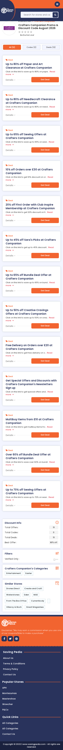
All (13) (12, 47)
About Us (8, 658)
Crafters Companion (44, 21)
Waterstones (12, 594)
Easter (28, 573)
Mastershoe (9, 698)
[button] (57, 4)
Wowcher (7, 704)
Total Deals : (30, 537)
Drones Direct (13, 588)
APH (4, 687)
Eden (26, 594)
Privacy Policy (10, 669)
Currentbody (37, 600)
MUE (35, 594)
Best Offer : (31, 542)
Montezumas (9, 693)
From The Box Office (16, 600)
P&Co (5, 709)
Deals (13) (51, 47)
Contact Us (8, 734)
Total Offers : (30, 527)
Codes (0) (31, 47)
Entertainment (24, 21)
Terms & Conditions (14, 663)
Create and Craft (33, 588)
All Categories (10, 723)
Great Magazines (35, 607)
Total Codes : (29, 532)
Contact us (9, 674)
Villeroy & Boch (14, 607)
